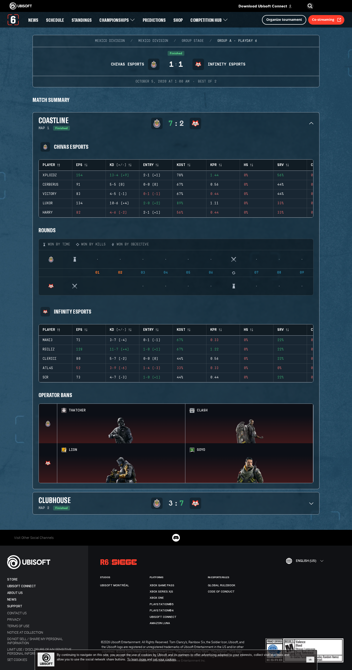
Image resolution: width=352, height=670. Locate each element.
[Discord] (176, 538)
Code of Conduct (221, 591)
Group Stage (193, 41)
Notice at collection (25, 632)
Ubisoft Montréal (114, 585)
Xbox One (157, 597)
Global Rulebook (221, 585)
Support (14, 606)
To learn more (137, 659)
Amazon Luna (160, 623)
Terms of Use (18, 626)
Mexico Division (110, 41)
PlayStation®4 (162, 610)
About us (15, 593)
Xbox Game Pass (162, 585)
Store (12, 579)
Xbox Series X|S (161, 591)
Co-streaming (323, 19)
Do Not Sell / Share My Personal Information (35, 641)
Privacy (14, 619)
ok (310, 659)
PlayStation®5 (162, 604)
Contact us (17, 613)
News (12, 599)
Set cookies (17, 659)
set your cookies (164, 659)
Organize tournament (284, 19)
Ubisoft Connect (21, 586)
